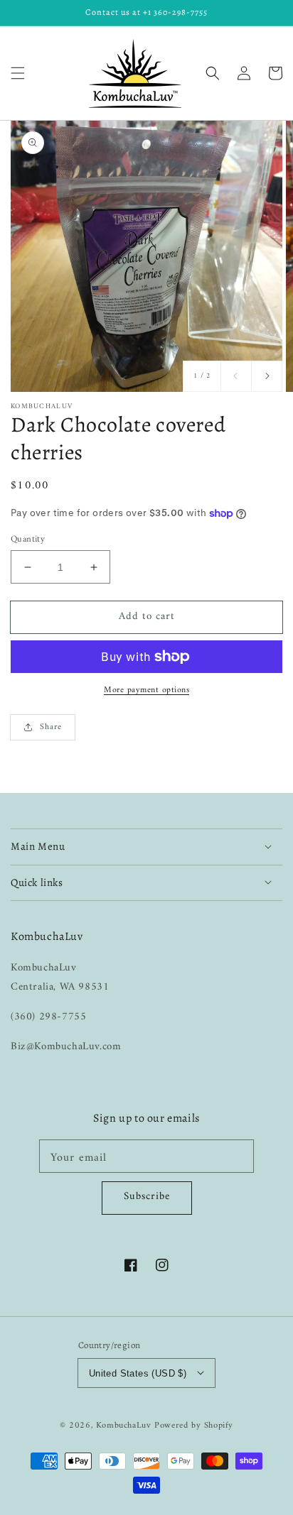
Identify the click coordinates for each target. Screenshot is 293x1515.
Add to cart (147, 616)
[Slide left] (236, 376)
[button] (17, 73)
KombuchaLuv (123, 1425)
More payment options (146, 690)
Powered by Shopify (193, 1425)
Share (51, 727)
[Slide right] (266, 376)
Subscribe (147, 1196)
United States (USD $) (137, 1373)
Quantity (28, 539)
